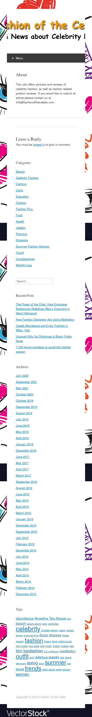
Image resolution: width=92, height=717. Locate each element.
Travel (20, 252)
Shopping (22, 240)
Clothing (21, 184)
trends (33, 668)
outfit (22, 655)
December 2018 (26, 450)
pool (31, 657)
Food (19, 215)
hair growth (22, 646)
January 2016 (24, 519)
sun (69, 663)
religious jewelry (47, 656)
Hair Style (34, 646)
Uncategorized (25, 259)
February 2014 (25, 588)
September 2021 (26, 382)
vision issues (48, 669)
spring (32, 663)
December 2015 (26, 525)
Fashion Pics (24, 209)
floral (54, 641)
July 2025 (22, 375)
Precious (21, 234)
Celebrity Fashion (27, 178)
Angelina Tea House (50, 618)
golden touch (65, 641)
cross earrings (30, 635)
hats (42, 646)
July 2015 (22, 538)
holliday (65, 646)
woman (66, 669)
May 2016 (22, 500)
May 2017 (22, 463)
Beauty (20, 171)
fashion (34, 640)
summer (55, 662)
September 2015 (26, 531)
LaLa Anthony (51, 651)
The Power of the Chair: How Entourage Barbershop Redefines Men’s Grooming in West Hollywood (43, 308)
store (41, 663)
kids (72, 646)
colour (62, 630)
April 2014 (22, 575)
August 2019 (24, 413)
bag (69, 618)
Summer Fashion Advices (32, 246)
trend (20, 668)
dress (43, 634)
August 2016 (24, 488)
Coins (19, 190)
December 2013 (26, 594)
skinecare (21, 663)
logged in (39, 144)
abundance (25, 618)
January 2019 (24, 444)
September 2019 (26, 407)
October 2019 (24, 400)
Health (20, 221)
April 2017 (22, 469)
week (59, 669)
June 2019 (22, 425)
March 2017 (23, 475)
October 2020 (24, 394)
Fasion (47, 641)
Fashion (21, 203)
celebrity (28, 628)
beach (21, 623)
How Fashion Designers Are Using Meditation (45, 319)
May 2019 (22, 432)
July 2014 (22, 556)
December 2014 (26, 550)
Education (22, 196)
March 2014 (23, 581)
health (48, 646)
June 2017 (22, 457)
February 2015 (25, 544)
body (44, 623)
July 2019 (22, 419)
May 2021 (22, 388)
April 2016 (22, 506)
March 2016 (23, 513)
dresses (55, 634)
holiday (56, 646)
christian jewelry (49, 630)
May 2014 (22, 569)
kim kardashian (29, 650)
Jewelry (21, 227)
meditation (68, 650)
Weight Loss (24, 265)
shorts (68, 657)
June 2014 (22, 563)
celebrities (53, 623)
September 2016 (26, 481)
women (22, 674)
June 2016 (22, 494)
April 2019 (22, 438)
